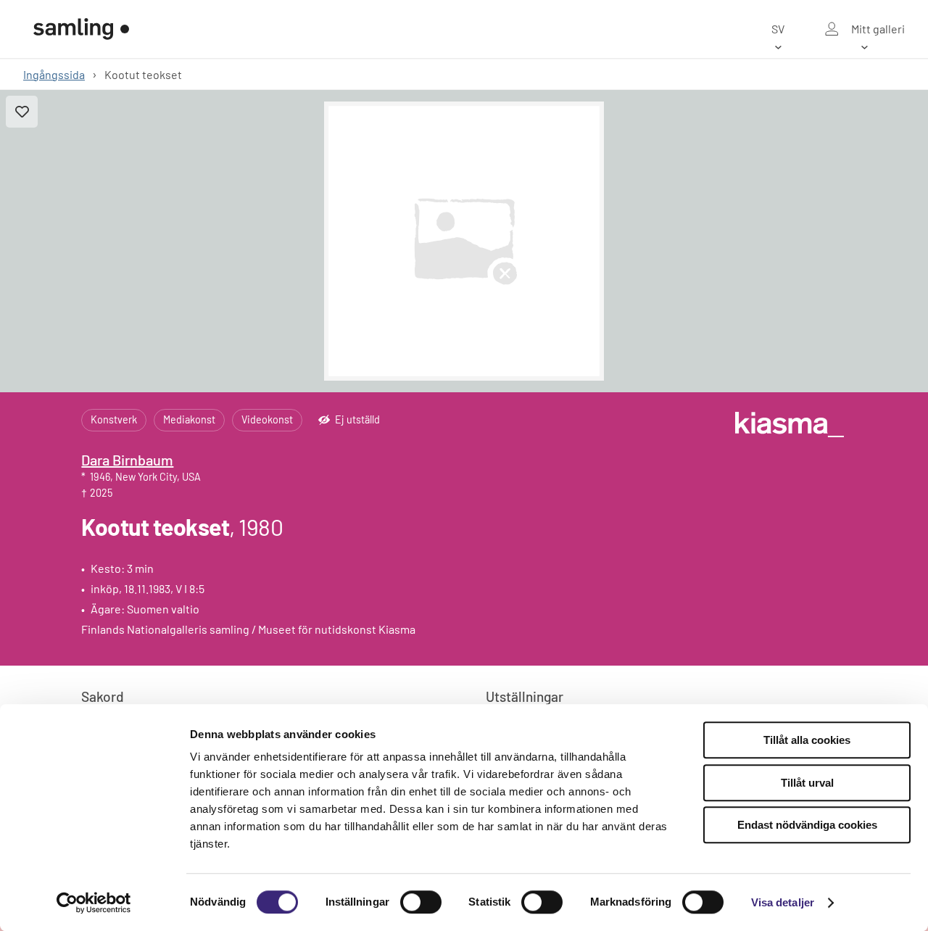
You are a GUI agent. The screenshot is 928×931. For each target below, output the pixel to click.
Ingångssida (54, 74)
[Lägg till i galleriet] (22, 112)
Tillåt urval (807, 783)
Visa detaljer (782, 902)
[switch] (421, 902)
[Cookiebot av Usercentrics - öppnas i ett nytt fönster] (93, 903)
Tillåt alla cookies (806, 740)
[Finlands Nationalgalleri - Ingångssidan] (81, 29)
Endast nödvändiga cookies (807, 825)
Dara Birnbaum (127, 459)
